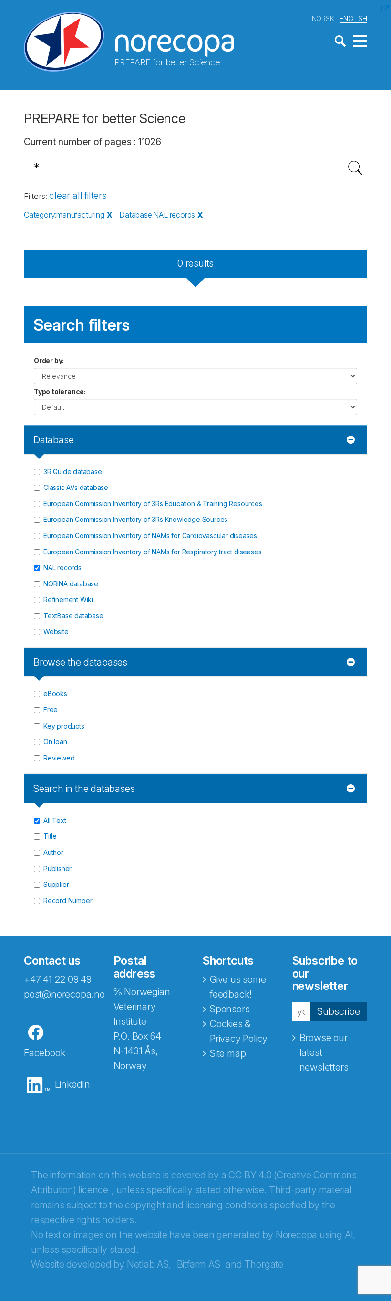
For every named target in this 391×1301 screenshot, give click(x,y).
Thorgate (264, 1264)
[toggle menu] (360, 41)
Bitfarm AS (198, 1264)
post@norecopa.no (64, 994)
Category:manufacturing (64, 214)
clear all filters (78, 195)
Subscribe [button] (338, 1011)
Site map (228, 1053)
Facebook (44, 1053)
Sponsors (229, 1009)
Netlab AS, (149, 1264)
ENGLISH (353, 18)
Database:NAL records (157, 214)
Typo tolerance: (60, 391)
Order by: (49, 360)
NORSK (323, 18)
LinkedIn (72, 1084)
